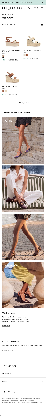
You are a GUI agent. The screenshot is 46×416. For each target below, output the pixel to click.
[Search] (29, 8)
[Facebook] (4, 392)
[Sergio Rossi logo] (14, 8)
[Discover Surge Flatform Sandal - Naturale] (12, 39)
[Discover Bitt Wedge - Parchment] (33, 39)
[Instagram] (9, 392)
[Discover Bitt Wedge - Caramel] (12, 75)
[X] (14, 392)
